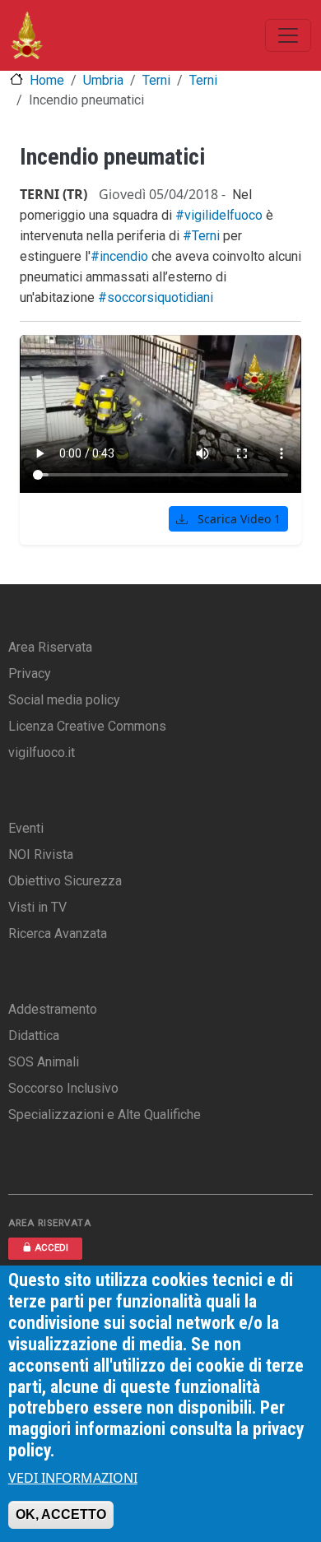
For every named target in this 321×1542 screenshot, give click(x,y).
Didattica (33, 1035)
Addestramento (52, 1009)
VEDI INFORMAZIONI (72, 1478)
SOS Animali (43, 1062)
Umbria (103, 80)
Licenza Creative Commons (87, 726)
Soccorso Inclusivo (63, 1088)
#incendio (119, 256)
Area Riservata (50, 647)
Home (47, 80)
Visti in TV (37, 907)
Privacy (29, 673)
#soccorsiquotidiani (155, 297)
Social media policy (64, 700)
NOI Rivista (40, 854)
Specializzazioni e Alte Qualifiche (104, 1114)
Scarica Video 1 (237, 519)
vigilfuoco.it (41, 752)
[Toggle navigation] (288, 35)
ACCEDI (51, 1247)
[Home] (27, 35)
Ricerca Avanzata (57, 933)
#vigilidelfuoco (219, 215)
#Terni (201, 236)
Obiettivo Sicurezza (65, 881)
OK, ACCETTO (61, 1514)
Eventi (26, 828)
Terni (156, 80)
